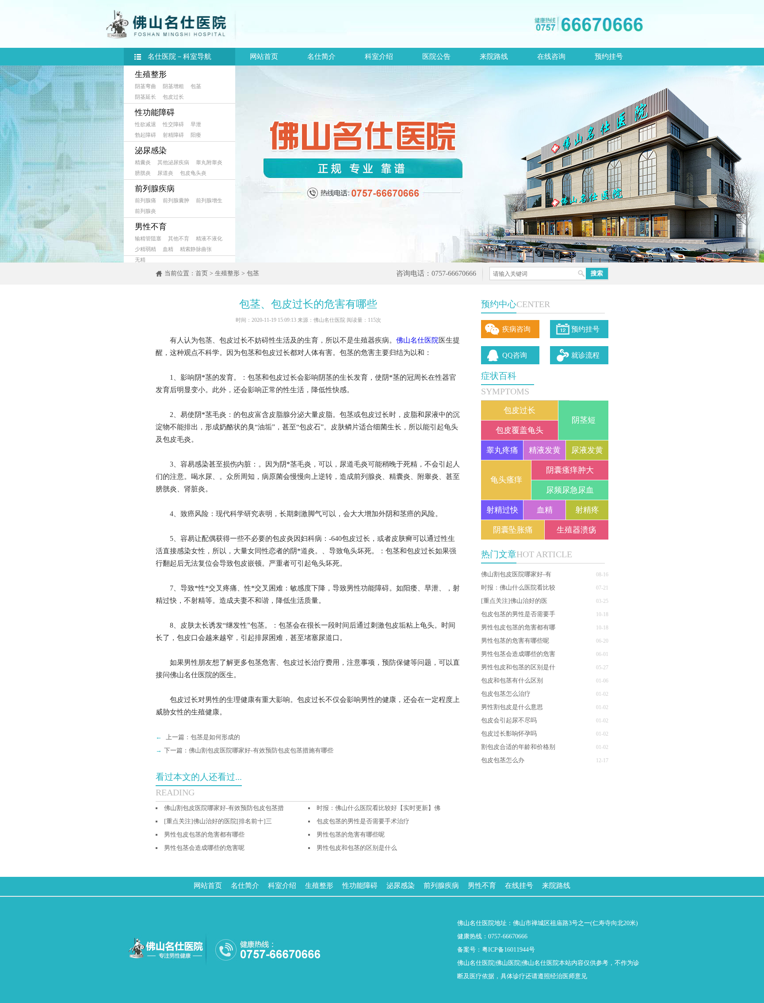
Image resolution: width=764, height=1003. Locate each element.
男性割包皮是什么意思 (512, 707)
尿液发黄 (587, 450)
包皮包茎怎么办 (502, 760)
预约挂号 (609, 56)
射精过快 (502, 509)
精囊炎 (143, 162)
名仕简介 (321, 56)
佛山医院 (508, 963)
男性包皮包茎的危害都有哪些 (204, 834)
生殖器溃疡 (576, 529)
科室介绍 (379, 56)
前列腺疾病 (155, 188)
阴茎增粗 (173, 86)
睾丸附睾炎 (209, 162)
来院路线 (494, 56)
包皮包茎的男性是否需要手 (518, 614)
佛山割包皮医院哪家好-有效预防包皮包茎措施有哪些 (261, 750)
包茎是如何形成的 (215, 737)
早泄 (196, 124)
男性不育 (151, 226)
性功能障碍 (155, 112)
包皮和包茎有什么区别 (512, 680)
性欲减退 (145, 124)
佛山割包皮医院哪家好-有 (516, 574)
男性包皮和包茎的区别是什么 (357, 848)
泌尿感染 (151, 150)
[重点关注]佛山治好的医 (514, 601)
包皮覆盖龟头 (519, 430)
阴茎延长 (145, 97)
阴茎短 (584, 420)
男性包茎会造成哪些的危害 (518, 654)
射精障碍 (173, 135)
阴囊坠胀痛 (513, 529)
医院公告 (436, 56)
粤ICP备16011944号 (508, 949)
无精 (140, 260)
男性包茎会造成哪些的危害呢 (204, 848)
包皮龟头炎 (193, 173)
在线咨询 (551, 56)
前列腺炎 (145, 211)
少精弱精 (145, 249)
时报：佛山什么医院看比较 (518, 587)
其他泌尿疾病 (173, 162)
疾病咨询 (516, 329)
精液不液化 (209, 238)
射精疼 (587, 509)
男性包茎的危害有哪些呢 (515, 640)
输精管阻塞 (148, 238)
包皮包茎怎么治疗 (506, 694)
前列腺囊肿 (176, 200)
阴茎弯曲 (145, 86)
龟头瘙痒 (506, 479)
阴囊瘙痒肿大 (570, 470)
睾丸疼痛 (502, 450)
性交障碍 (173, 124)
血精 (168, 249)
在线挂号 (519, 885)
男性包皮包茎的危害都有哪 (518, 627)
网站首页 (264, 56)
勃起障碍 (145, 135)
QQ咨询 (514, 355)
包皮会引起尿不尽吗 (509, 720)
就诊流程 (585, 355)
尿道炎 (165, 173)
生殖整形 (151, 74)
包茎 (196, 86)
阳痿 (196, 135)
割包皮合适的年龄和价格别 (518, 747)
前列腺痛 (145, 200)
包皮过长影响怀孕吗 (509, 733)
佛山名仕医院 (417, 340)
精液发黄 (545, 450)
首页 (201, 273)
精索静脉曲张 (196, 249)
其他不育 (178, 238)
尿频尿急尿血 (570, 490)
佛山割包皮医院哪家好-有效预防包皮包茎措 (224, 808)
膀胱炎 (143, 173)
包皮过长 (173, 97)
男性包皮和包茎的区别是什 (518, 667)
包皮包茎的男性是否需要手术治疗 (363, 821)
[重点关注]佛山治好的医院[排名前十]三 (218, 821)
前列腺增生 (209, 200)
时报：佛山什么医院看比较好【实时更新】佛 (378, 808)
